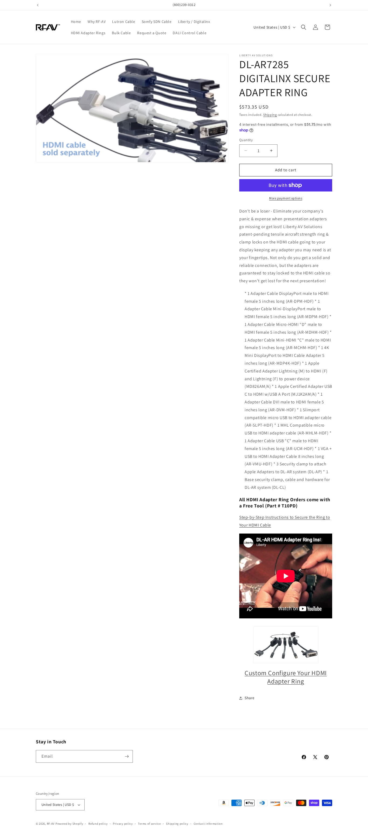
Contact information (208, 823)
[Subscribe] (127, 756)
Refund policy (97, 823)
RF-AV (51, 823)
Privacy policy (123, 823)
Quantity (246, 140)
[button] (304, 27)
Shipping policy (177, 823)
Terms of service (149, 823)
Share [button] (250, 697)
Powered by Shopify (69, 823)
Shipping (270, 115)
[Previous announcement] (38, 5)
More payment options (285, 198)
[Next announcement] (330, 5)
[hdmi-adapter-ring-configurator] (285, 644)
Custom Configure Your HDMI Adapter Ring (286, 676)
